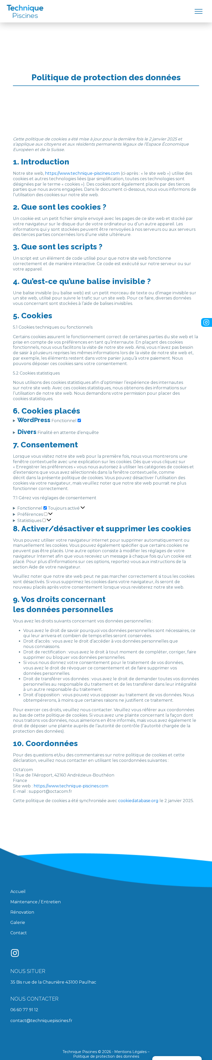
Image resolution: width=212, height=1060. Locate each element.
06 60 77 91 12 (24, 1009)
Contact (18, 932)
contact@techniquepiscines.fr (41, 1020)
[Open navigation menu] (199, 11)
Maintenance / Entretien (35, 901)
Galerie (17, 922)
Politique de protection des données (106, 1056)
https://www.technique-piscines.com (82, 173)
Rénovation (22, 912)
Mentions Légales (130, 1051)
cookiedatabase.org (138, 800)
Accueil (18, 891)
